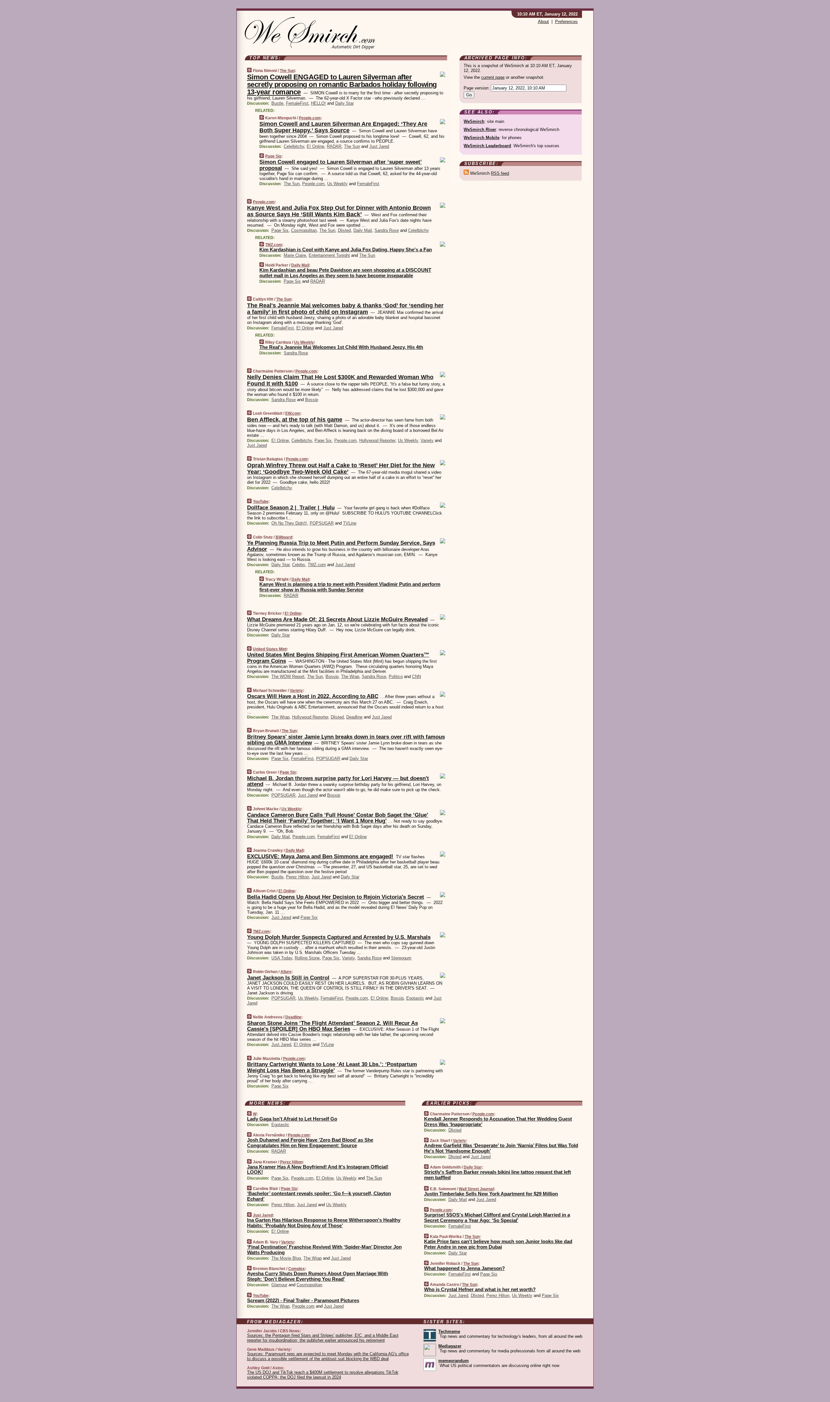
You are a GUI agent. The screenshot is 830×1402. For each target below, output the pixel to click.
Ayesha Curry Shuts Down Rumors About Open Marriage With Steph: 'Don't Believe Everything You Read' (317, 1276)
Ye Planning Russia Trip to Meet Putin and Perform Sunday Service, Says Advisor (341, 546)
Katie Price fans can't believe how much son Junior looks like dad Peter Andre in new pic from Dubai (498, 1244)
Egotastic (415, 998)
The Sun (287, 71)
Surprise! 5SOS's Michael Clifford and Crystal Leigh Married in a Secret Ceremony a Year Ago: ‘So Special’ (497, 1217)
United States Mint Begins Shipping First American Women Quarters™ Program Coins (338, 658)
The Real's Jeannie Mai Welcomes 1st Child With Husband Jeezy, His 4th (341, 347)
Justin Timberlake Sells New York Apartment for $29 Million (491, 1193)
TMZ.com (273, 245)
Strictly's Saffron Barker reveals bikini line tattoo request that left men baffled (497, 1174)
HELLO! (318, 103)
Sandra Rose (386, 230)
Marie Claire (295, 255)
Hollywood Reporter (377, 440)
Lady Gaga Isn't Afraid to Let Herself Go (292, 1119)
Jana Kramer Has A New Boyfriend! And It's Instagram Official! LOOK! (317, 1169)
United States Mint (270, 649)
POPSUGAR (322, 523)
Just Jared (379, 146)
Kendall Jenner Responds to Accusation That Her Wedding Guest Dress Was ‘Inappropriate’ (498, 1121)
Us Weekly (337, 183)
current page (492, 77)
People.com (310, 118)
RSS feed (500, 173)
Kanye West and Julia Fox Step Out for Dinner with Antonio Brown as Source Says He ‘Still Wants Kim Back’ (339, 211)
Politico (396, 676)
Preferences (566, 21)
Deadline (354, 717)
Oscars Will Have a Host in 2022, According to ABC (312, 696)
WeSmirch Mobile (481, 137)
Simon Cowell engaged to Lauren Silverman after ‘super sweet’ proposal (340, 165)
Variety (427, 440)
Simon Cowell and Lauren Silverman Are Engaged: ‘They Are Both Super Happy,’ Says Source (343, 127)
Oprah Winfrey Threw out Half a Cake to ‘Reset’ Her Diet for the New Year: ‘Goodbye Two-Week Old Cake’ (341, 468)
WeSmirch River (480, 129)
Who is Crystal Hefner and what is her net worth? (480, 1289)
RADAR (334, 146)
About (543, 21)
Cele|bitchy (294, 146)
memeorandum (453, 1360)
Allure (285, 972)
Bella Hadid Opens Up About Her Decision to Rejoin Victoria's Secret (335, 897)
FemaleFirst (297, 103)
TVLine (349, 523)
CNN (416, 676)
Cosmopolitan (304, 230)
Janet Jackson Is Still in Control (288, 978)
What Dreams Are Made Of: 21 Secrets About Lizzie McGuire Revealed (337, 619)
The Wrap (350, 676)
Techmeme (449, 1331)
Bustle (277, 103)
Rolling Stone (307, 958)
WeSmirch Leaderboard (487, 145)
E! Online (315, 146)
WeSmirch (474, 121)
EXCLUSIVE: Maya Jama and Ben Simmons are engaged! (320, 856)
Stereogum (401, 958)
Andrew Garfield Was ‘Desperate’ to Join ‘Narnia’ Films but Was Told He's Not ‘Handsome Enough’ (501, 1148)
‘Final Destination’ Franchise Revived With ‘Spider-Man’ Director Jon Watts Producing (324, 1249)
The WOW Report (287, 676)
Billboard (284, 537)
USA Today (281, 958)
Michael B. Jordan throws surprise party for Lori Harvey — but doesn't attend (338, 781)
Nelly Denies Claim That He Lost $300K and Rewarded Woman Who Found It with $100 (340, 380)
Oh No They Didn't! (289, 523)
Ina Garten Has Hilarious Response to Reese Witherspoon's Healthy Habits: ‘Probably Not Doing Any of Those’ (323, 1222)
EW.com (292, 413)
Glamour (279, 1284)
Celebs (298, 564)
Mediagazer (449, 1346)
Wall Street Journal (476, 1189)
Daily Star (344, 103)
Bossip (311, 399)
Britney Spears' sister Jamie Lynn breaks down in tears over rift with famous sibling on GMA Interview (346, 740)
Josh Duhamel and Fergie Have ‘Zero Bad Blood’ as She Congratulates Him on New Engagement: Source (310, 1142)
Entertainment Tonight (329, 255)
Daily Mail (362, 230)
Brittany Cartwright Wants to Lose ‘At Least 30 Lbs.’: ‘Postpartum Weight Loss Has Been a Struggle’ (332, 1067)
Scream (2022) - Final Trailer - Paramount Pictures (303, 1300)
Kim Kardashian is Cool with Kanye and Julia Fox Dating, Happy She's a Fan (345, 249)
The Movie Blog (286, 1258)
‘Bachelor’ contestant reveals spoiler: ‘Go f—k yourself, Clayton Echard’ (319, 1196)
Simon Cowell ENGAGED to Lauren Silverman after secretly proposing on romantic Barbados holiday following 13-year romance (342, 84)
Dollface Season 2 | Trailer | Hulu (291, 508)
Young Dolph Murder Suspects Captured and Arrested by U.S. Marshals (339, 937)
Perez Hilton (297, 876)
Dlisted (344, 230)
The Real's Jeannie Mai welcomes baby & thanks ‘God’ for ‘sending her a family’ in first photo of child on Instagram (345, 308)
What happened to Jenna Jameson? (464, 1268)
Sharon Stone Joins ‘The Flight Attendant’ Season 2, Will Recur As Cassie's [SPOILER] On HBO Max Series (332, 1026)
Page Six (273, 156)
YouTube (260, 502)
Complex (296, 1269)
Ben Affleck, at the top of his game (294, 419)
